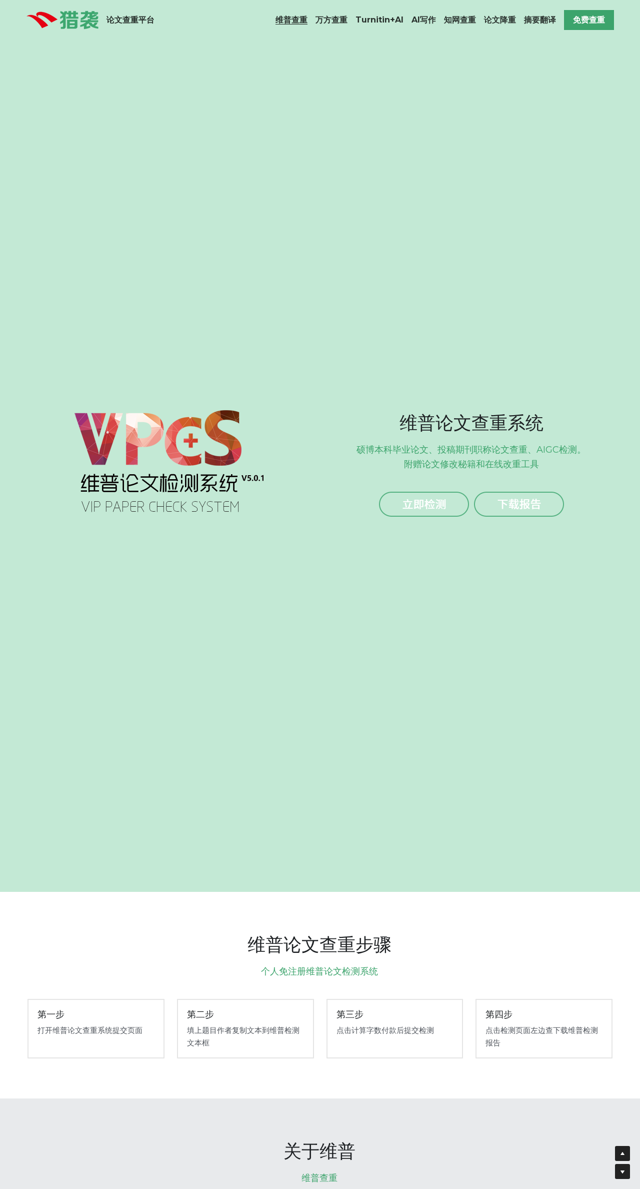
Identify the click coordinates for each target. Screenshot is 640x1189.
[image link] (62, 19)
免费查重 (589, 20)
